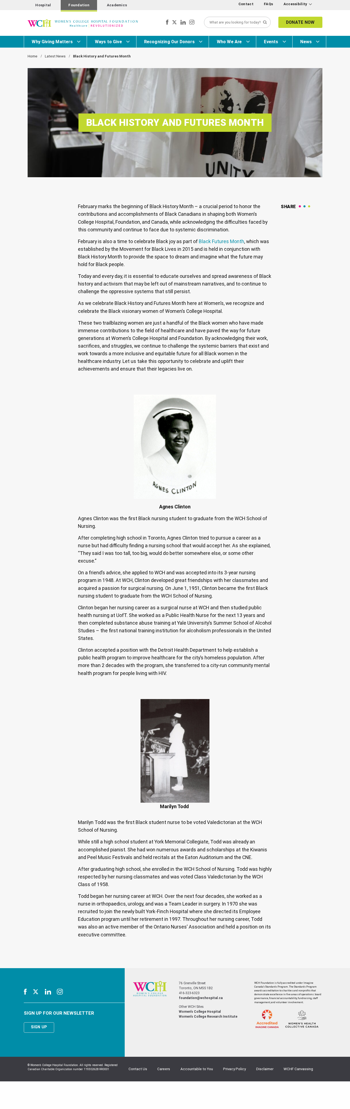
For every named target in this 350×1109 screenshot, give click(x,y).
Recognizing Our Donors (169, 41)
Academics (117, 5)
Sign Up (39, 1027)
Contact (245, 4)
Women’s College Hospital (200, 1012)
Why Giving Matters (52, 41)
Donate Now (300, 22)
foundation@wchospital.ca (201, 998)
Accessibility (295, 4)
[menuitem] (246, 4)
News (306, 41)
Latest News (55, 56)
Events (271, 41)
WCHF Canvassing (298, 1069)
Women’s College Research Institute (208, 1016)
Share (288, 206)
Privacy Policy (234, 1069)
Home (32, 56)
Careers (163, 1069)
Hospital (43, 5)
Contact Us (138, 1069)
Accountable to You (196, 1069)
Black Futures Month (221, 241)
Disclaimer (264, 1069)
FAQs (268, 4)
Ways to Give (108, 41)
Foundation (78, 5)
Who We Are (229, 41)
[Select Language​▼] (317, 5)
